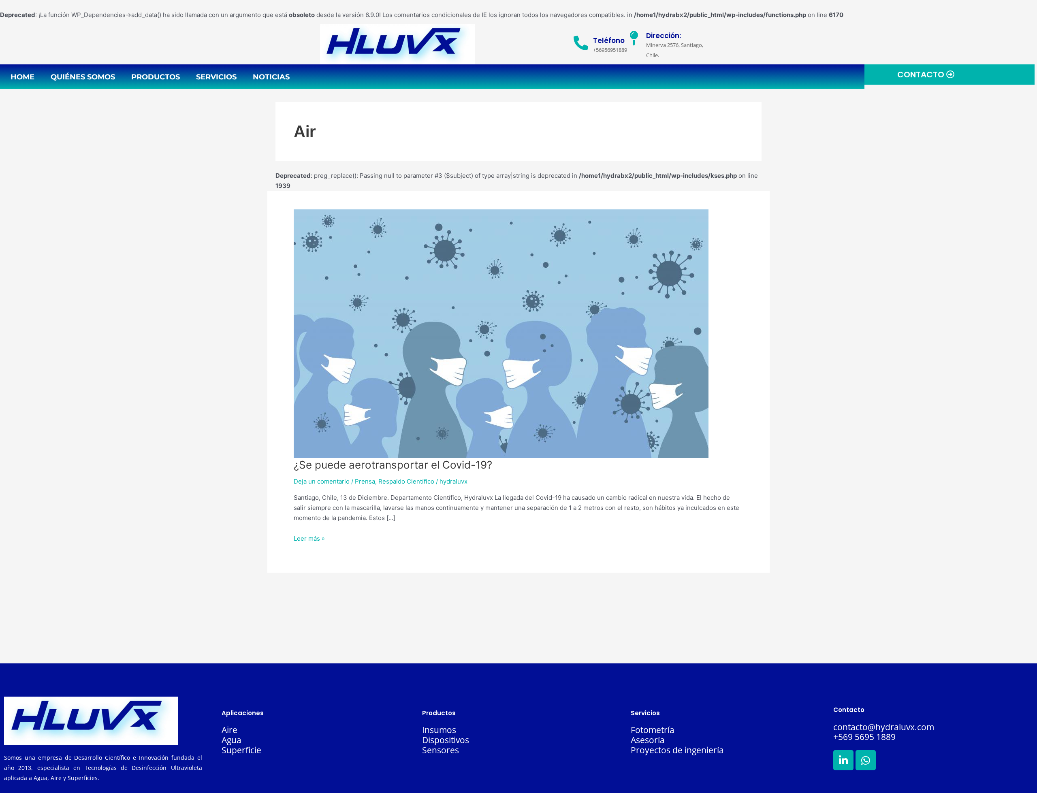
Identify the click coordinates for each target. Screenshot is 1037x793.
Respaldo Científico (406, 481)
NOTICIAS (271, 76)
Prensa (365, 481)
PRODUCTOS (155, 76)
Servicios (645, 713)
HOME (22, 76)
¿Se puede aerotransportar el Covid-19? (393, 464)
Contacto (848, 710)
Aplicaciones (243, 713)
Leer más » (309, 538)
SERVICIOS (216, 76)
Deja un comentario (322, 481)
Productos (439, 713)
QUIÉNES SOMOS (83, 76)
